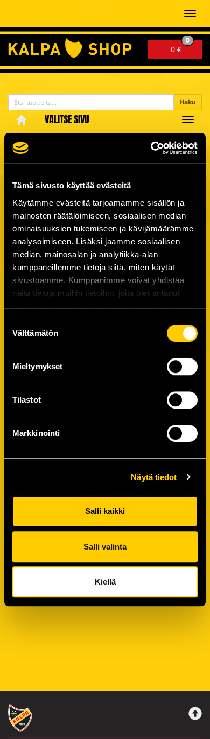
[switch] (182, 366)
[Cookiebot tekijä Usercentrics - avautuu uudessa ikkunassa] (151, 148)
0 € (180, 47)
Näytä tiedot (154, 477)
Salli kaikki (105, 511)
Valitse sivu (67, 119)
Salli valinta (105, 546)
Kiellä (105, 581)
